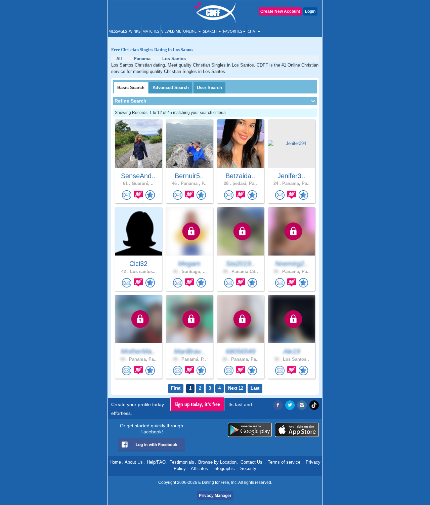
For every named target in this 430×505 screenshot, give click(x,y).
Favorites (232, 31)
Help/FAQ (156, 462)
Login (310, 11)
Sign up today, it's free (197, 404)
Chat (252, 31)
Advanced (171, 87)
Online (190, 31)
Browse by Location (217, 462)
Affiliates (199, 468)
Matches (150, 31)
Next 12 (235, 388)
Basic (130, 87)
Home (115, 462)
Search (210, 31)
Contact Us (251, 462)
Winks (134, 31)
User (209, 87)
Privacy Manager (215, 495)
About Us (134, 462)
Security (248, 468)
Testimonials (182, 462)
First (175, 388)
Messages (118, 31)
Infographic (224, 468)
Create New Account (280, 11)
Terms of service (284, 462)
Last (255, 388)
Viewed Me (171, 31)
